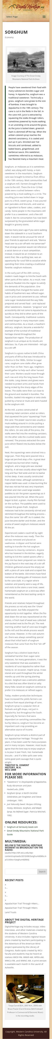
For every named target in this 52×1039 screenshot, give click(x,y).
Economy (9, 37)
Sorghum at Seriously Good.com (22, 827)
